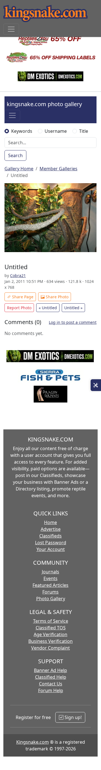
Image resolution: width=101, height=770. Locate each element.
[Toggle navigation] (11, 29)
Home (50, 522)
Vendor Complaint (50, 648)
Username (56, 131)
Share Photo (56, 296)
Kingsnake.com (32, 742)
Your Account (50, 549)
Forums (50, 592)
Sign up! (72, 717)
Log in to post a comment (73, 322)
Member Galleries (58, 169)
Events (50, 578)
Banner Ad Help (50, 670)
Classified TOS (51, 628)
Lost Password (50, 542)
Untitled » (73, 307)
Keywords (21, 131)
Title (83, 131)
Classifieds (50, 536)
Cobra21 (18, 275)
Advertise (51, 529)
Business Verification (50, 641)
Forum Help (50, 690)
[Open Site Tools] (96, 385)
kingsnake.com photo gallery (44, 104)
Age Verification (50, 634)
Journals (50, 572)
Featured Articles (50, 585)
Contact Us (50, 684)
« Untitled (48, 307)
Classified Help (50, 677)
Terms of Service (50, 621)
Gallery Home (18, 169)
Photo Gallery (50, 598)
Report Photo (19, 307)
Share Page (22, 296)
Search (15, 155)
